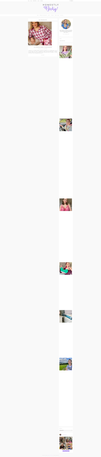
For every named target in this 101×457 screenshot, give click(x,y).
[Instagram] (68, 34)
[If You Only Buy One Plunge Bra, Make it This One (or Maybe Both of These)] (65, 51)
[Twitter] (70, 0)
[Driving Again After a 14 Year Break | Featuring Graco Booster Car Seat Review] (65, 124)
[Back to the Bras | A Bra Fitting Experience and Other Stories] (65, 204)
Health (49, 15)
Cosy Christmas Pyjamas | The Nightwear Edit (43, 47)
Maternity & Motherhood (43, 15)
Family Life (61, 15)
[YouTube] (71, 0)
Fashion (52, 15)
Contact (38, 0)
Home (28, 0)
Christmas (29, 44)
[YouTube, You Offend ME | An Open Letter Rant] (65, 268)
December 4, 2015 (41, 48)
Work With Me (34, 0)
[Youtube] (66, 34)
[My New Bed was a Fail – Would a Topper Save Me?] (65, 316)
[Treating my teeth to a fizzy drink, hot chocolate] (62, 446)
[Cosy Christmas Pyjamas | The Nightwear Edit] (40, 33)
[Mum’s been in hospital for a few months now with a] (69, 440)
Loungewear (33, 44)
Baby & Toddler (57, 15)
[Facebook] (63, 34)
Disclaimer (41, 0)
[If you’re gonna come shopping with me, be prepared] (62, 440)
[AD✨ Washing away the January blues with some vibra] (69, 446)
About (31, 0)
